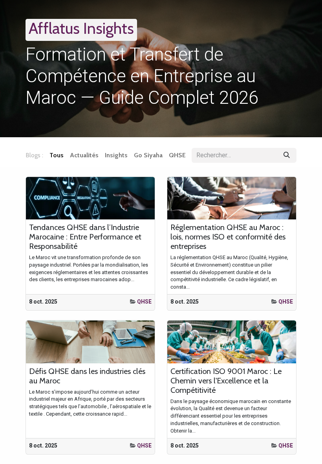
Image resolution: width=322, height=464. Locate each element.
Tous (56, 155)
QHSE (144, 301)
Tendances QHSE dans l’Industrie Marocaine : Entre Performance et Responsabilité (85, 237)
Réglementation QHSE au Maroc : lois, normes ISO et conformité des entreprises (227, 237)
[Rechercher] (286, 155)
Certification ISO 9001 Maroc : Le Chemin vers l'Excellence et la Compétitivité (226, 380)
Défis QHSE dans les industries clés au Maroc (87, 375)
